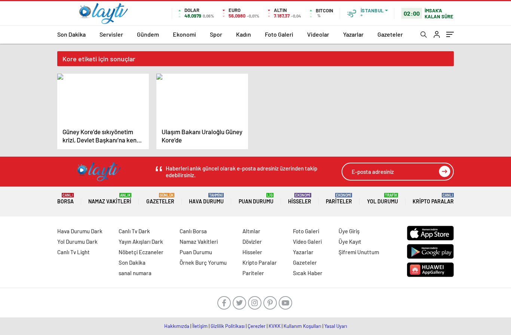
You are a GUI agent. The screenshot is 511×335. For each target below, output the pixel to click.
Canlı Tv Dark (134, 231)
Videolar (318, 34)
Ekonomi (184, 34)
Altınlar (251, 231)
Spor (216, 34)
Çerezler (257, 326)
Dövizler (252, 241)
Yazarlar (353, 34)
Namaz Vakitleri (109, 199)
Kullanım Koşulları (302, 326)
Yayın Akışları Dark (141, 241)
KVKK (275, 326)
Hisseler (299, 199)
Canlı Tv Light (73, 252)
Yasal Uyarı (335, 326)
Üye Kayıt (350, 241)
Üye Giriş (349, 231)
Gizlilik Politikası (228, 326)
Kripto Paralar (433, 199)
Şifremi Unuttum (359, 252)
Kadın (243, 34)
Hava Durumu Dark (79, 231)
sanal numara (135, 273)
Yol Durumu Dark (77, 241)
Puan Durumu (256, 199)
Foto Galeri (279, 34)
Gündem (148, 34)
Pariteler (339, 199)
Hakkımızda (176, 326)
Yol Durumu (382, 199)
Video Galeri (307, 241)
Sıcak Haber (307, 273)
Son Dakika (71, 34)
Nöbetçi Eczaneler (141, 252)
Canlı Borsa (193, 231)
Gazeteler (390, 34)
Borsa (65, 199)
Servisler (111, 34)
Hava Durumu (206, 199)
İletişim (200, 326)
